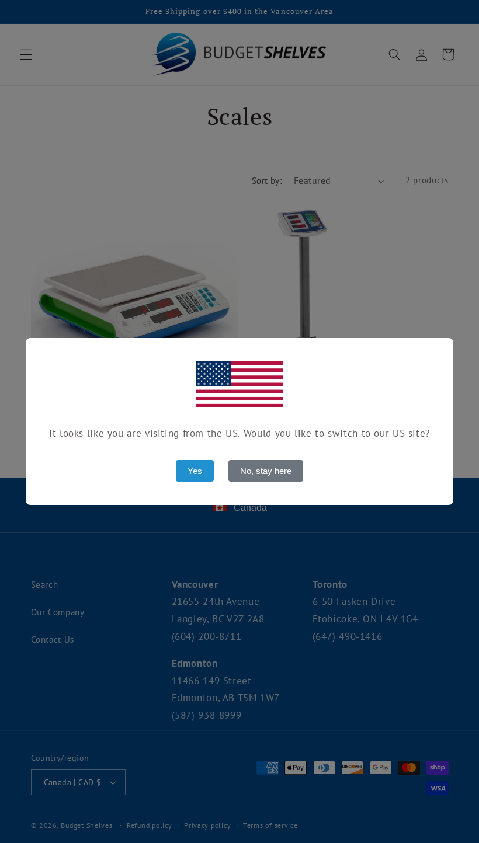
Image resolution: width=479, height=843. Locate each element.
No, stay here (265, 471)
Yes (195, 471)
